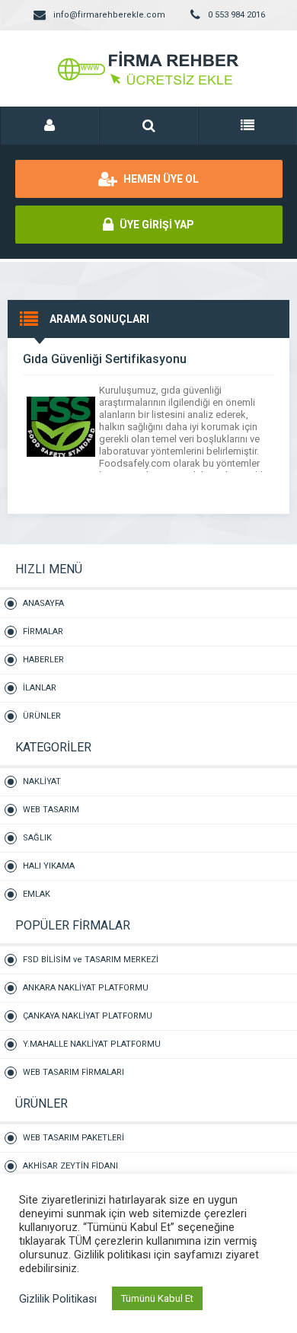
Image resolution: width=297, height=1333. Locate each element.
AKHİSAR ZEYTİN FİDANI (70, 1166)
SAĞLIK (37, 838)
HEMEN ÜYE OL (160, 179)
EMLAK (36, 894)
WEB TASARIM (51, 810)
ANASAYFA (43, 603)
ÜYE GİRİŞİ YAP (155, 224)
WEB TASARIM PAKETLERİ (73, 1138)
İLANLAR (39, 688)
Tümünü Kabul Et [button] (157, 1298)
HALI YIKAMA (49, 866)
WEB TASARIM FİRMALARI (73, 1072)
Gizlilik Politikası (58, 1299)
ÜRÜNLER (42, 716)
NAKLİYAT (42, 781)
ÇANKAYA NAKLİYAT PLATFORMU (87, 1016)
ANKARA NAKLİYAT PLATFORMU (85, 988)
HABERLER (43, 660)
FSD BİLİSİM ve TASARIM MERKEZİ (90, 960)
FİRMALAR (43, 631)
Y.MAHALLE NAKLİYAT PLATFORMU (92, 1044)
